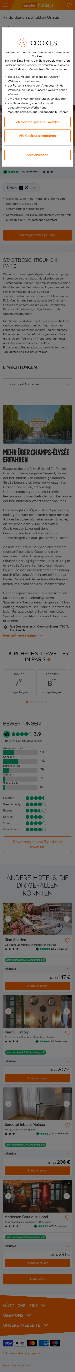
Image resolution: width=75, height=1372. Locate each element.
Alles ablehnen (37, 155)
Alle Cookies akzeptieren (37, 136)
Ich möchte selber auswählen (37, 122)
